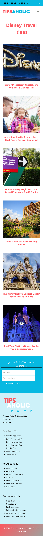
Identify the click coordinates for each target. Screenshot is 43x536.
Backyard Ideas (12, 507)
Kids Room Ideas (13, 501)
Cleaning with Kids (14, 445)
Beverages (10, 487)
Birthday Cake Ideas (14, 474)
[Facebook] (12, 410)
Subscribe (7, 422)
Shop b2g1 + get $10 (16, 3)
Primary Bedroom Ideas (16, 510)
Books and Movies (14, 442)
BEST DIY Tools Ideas (15, 513)
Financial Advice (13, 451)
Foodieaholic (10, 463)
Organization (11, 504)
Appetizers (10, 471)
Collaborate (8, 419)
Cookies (9, 477)
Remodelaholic (12, 496)
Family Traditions (13, 436)
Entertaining (11, 468)
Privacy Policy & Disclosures (15, 416)
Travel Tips (11, 454)
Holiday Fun (11, 448)
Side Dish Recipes (14, 484)
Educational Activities (15, 439)
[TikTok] (31, 410)
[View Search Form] (38, 2)
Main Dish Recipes (14, 481)
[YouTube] (25, 410)
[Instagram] (18, 410)
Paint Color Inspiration (15, 516)
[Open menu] (38, 11)
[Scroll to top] (5, 515)
